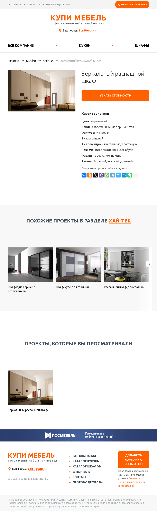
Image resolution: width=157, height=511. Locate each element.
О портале (81, 471)
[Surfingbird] (118, 175)
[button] (144, 279)
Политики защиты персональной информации (132, 482)
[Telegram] (112, 175)
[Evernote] (129, 175)
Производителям (88, 482)
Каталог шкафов (87, 466)
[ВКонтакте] (84, 175)
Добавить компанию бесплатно (133, 460)
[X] (95, 175)
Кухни (85, 45)
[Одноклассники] (89, 175)
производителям (58, 4)
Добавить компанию (132, 4)
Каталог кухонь (86, 461)
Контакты (81, 477)
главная (13, 60)
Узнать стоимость (115, 95)
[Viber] (101, 175)
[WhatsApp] (106, 175)
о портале (15, 4)
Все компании (21, 45)
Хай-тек (48, 60)
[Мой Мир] (124, 175)
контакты (33, 4)
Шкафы (142, 45)
